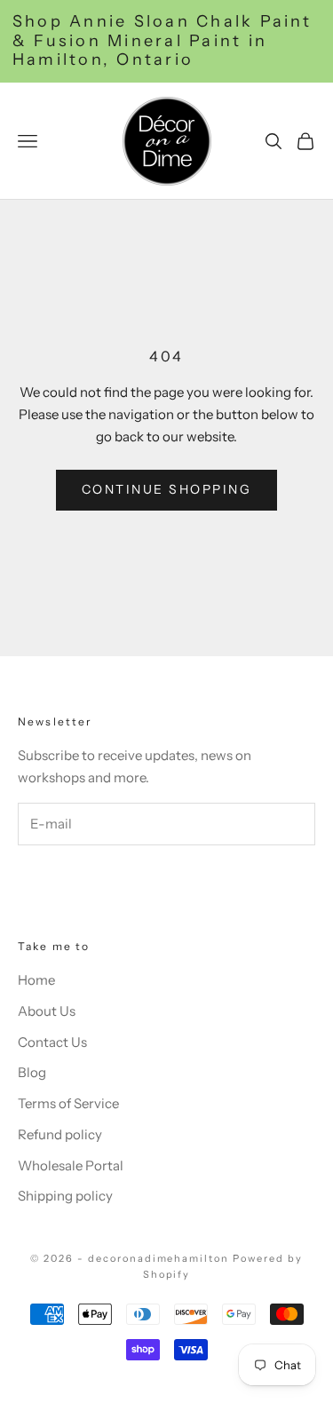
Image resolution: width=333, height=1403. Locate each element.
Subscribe (87, 882)
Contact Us (52, 1042)
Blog (32, 1072)
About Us (46, 1011)
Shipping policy (65, 1195)
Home (36, 979)
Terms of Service (68, 1103)
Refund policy (60, 1134)
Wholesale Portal (70, 1165)
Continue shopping (167, 489)
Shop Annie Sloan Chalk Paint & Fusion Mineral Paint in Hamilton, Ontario (162, 40)
